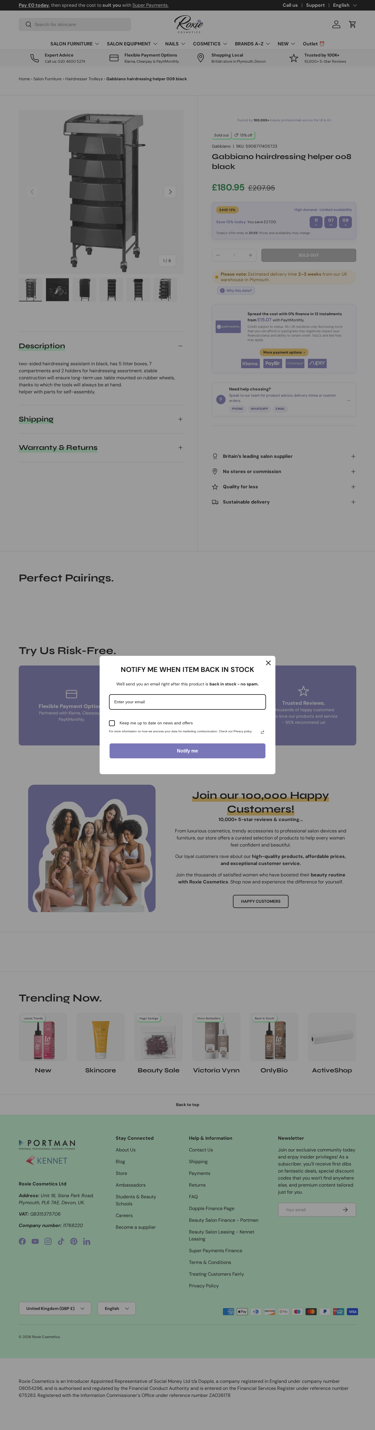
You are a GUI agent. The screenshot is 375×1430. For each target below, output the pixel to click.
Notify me (187, 750)
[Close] (268, 663)
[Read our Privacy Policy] (262, 732)
